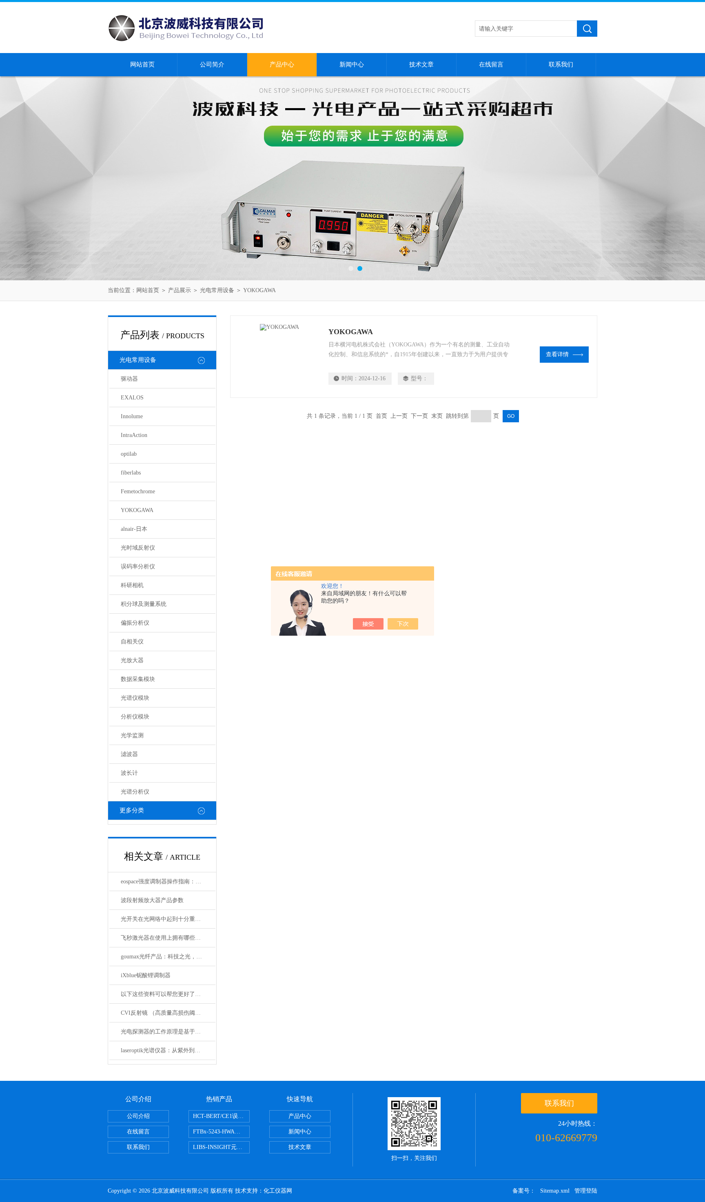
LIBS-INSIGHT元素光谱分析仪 (221, 1147)
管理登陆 (585, 1191)
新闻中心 (351, 64)
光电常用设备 (217, 290)
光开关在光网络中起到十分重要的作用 (168, 919)
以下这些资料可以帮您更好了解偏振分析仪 (168, 994)
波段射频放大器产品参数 (152, 900)
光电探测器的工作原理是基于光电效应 (168, 1032)
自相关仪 (132, 642)
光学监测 (132, 735)
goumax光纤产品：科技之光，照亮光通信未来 (168, 957)
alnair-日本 (134, 529)
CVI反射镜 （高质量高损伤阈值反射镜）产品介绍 (168, 1013)
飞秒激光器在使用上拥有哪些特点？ (166, 938)
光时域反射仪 (138, 548)
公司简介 (212, 64)
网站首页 (142, 64)
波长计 (129, 773)
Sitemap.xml (555, 1191)
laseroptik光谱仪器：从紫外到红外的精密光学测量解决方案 (168, 1050)
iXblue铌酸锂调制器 (146, 975)
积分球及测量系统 (143, 604)
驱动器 (129, 379)
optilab (129, 454)
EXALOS (132, 398)
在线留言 (491, 64)
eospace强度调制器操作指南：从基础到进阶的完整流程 (168, 881)
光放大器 (132, 660)
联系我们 (561, 64)
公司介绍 (138, 1116)
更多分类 (132, 810)
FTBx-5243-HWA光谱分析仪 (221, 1132)
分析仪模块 (135, 717)
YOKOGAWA (259, 290)
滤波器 (129, 754)
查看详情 (557, 354)
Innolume (132, 416)
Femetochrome (138, 491)
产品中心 (282, 64)
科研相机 (132, 585)
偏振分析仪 (135, 623)
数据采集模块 (138, 679)
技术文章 (421, 64)
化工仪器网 (278, 1191)
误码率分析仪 (138, 566)
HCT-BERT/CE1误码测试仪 (221, 1116)
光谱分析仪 (135, 792)
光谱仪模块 (135, 698)
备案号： (523, 1191)
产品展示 (179, 290)
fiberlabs (131, 473)
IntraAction (134, 435)
